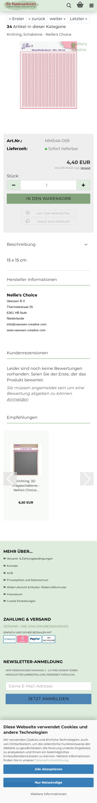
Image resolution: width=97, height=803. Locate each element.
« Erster (16, 18)
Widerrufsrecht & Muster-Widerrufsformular (36, 587)
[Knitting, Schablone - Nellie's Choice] (48, 74)
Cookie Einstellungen (21, 601)
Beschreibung (21, 244)
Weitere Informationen (48, 794)
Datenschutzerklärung (51, 760)
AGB (10, 573)
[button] (13, 185)
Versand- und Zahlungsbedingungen (35, 626)
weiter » (58, 18)
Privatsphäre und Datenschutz (27, 580)
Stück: (13, 176)
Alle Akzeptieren (48, 769)
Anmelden (17, 399)
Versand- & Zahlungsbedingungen (30, 558)
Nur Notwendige (48, 782)
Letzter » (78, 18)
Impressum (15, 594)
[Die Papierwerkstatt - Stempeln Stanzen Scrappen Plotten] (20, 5)
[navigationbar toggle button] (91, 5)
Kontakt (12, 565)
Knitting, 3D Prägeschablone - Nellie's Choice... (25, 485)
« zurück (36, 18)
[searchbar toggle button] (68, 5)
